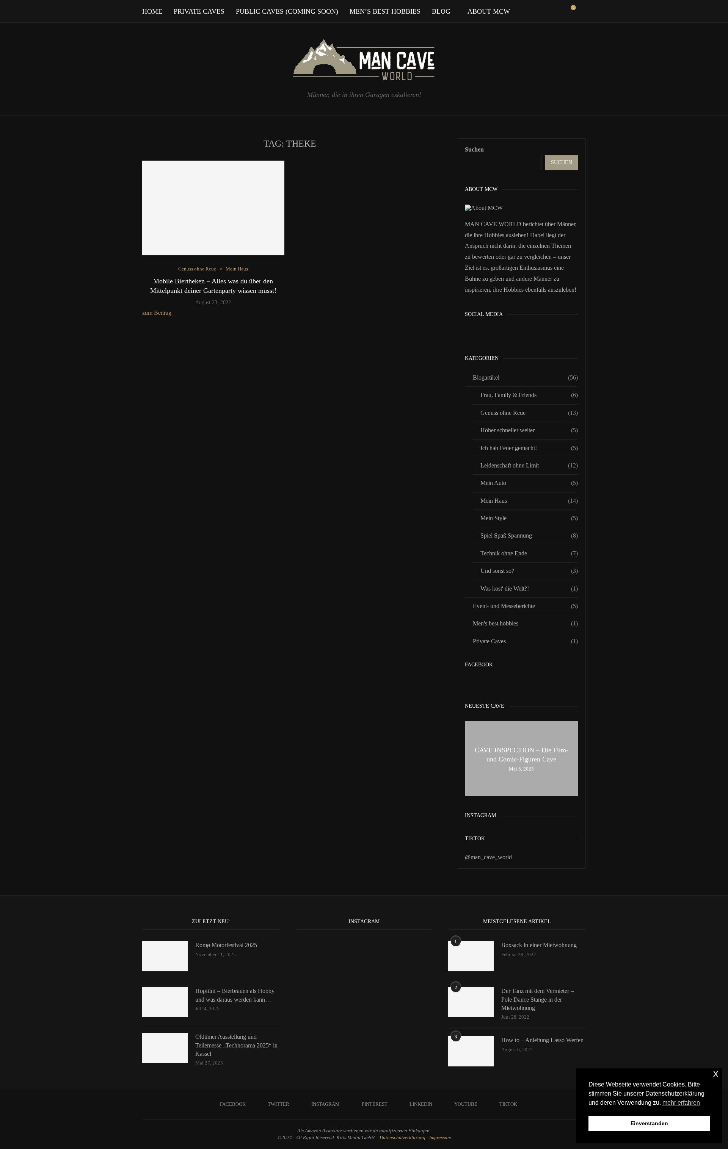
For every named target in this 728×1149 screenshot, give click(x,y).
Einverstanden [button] (649, 1123)
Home (152, 11)
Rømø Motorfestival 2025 (226, 945)
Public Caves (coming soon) (287, 11)
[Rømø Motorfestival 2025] (165, 956)
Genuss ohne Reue (529, 413)
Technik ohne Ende (529, 553)
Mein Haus (529, 500)
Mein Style (529, 518)
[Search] (582, 11)
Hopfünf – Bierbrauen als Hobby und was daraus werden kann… (235, 995)
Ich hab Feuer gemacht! (529, 448)
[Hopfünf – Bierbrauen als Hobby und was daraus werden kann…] (165, 1002)
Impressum (440, 1137)
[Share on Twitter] (214, 326)
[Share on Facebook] (206, 326)
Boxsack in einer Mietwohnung (539, 945)
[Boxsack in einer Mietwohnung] (471, 956)
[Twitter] (520, 11)
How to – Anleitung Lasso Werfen (542, 1040)
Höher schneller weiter (529, 430)
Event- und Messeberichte (525, 606)
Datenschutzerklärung (402, 1137)
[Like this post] (197, 326)
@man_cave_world (488, 857)
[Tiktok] (560, 11)
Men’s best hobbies (385, 11)
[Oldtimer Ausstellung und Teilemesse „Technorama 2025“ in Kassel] (165, 1048)
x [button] (715, 1073)
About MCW (489, 11)
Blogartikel (525, 377)
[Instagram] (528, 11)
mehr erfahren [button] (681, 1102)
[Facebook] (512, 11)
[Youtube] (552, 11)
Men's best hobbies (525, 623)
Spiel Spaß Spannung (529, 535)
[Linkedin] (544, 11)
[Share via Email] (230, 326)
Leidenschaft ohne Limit (529, 465)
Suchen (474, 149)
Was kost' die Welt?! (529, 588)
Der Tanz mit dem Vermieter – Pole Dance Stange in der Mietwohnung (537, 999)
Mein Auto (529, 483)
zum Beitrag (156, 313)
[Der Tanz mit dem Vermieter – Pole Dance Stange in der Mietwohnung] (471, 1002)
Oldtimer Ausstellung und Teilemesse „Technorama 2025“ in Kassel (236, 1045)
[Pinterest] (536, 11)
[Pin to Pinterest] (222, 326)
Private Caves (199, 11)
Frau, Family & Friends (529, 395)
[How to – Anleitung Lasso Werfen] (471, 1051)
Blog (441, 11)
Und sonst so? (529, 570)
